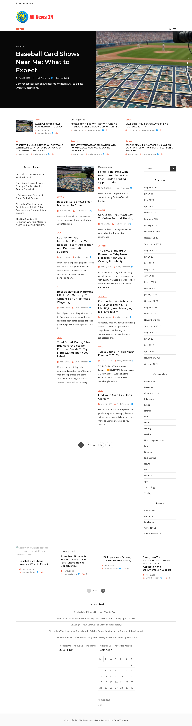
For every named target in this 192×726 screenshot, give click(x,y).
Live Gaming (150, 457)
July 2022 (148, 338)
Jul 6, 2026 (132, 130)
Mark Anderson (42, 78)
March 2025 (150, 282)
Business (74, 141)
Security (148, 475)
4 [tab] (187, 71)
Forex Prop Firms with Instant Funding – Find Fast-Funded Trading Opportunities (95, 125)
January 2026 (150, 225)
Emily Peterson (40, 154)
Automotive (149, 381)
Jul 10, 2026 (78, 130)
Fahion (147, 404)
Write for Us (150, 527)
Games (129, 141)
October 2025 (151, 237)
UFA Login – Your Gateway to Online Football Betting (30, 196)
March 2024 (150, 313)
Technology (149, 487)
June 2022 (149, 345)
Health (147, 434)
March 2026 (150, 212)
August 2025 (150, 250)
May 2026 (149, 200)
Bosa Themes (121, 720)
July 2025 (148, 256)
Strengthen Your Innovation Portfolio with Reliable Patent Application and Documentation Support (39, 148)
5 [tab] (187, 73)
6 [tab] (187, 76)
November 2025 (152, 231)
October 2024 (151, 300)
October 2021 (151, 364)
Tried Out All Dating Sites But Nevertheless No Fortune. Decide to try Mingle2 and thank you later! (73, 349)
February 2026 (151, 218)
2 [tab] (187, 66)
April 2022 (149, 351)
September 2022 (152, 326)
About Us (148, 516)
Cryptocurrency (151, 393)
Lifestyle (148, 451)
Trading (148, 493)
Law (17, 141)
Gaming (129, 120)
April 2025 (149, 275)
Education (149, 398)
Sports (20, 46)
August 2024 (150, 307)
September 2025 (152, 244)
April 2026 (149, 206)
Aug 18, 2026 (24, 78)
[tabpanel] (96, 69)
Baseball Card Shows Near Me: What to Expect (48, 62)
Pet (146, 469)
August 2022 (150, 332)
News (59, 337)
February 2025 (151, 288)
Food (146, 416)
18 (106, 682)
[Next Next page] (109, 445)
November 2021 (152, 357)
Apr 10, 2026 (78, 154)
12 (102, 444)
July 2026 (148, 193)
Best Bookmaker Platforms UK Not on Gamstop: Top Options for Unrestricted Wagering (149, 148)
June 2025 (149, 263)
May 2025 (149, 269)
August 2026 (150, 187)
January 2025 (150, 294)
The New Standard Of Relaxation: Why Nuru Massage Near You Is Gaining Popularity (93, 148)
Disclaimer (149, 522)
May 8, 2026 (23, 154)
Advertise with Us (152, 533)
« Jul (100, 704)
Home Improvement (154, 440)
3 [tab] (187, 68)
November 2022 (152, 319)
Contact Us (149, 510)
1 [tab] (187, 63)
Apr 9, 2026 (133, 154)
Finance (147, 410)
